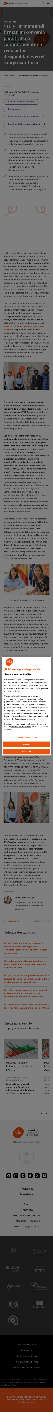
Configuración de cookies (26, 737)
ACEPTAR (26, 744)
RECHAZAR (26, 751)
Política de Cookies (36, 724)
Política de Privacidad (21, 727)
